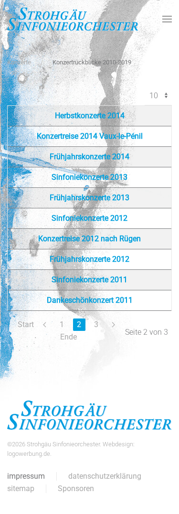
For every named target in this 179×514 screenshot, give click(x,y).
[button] (167, 19)
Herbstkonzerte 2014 (90, 115)
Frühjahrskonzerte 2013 (89, 197)
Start (26, 324)
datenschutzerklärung (104, 476)
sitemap (20, 488)
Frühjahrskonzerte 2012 (89, 259)
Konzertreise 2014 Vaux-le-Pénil (90, 136)
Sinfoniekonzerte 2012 (89, 218)
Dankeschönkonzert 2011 (90, 300)
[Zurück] (45, 325)
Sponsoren (76, 488)
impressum (26, 476)
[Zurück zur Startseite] (72, 19)
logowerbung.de (28, 453)
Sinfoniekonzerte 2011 (89, 279)
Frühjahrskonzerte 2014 (89, 156)
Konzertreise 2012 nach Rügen (89, 238)
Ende (68, 336)
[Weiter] (113, 325)
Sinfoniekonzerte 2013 (89, 177)
